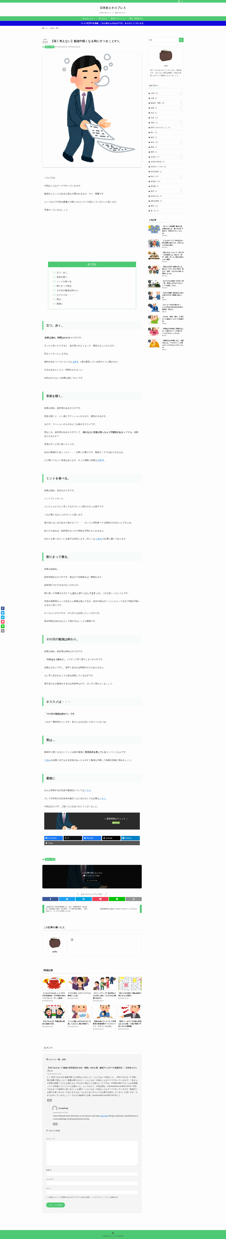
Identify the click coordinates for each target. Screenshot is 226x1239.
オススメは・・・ (65, 295)
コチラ (75, 362)
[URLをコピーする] (134, 899)
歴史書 (155, 186)
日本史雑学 (156, 172)
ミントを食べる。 (65, 281)
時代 (155, 176)
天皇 (154, 118)
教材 (154, 147)
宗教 (154, 123)
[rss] (179, 1)
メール (49, 1179)
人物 (154, 93)
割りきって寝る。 (65, 286)
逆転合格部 (156, 201)
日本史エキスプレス (113, 7)
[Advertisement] (92, 236)
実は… (60, 299)
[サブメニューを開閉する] (181, 93)
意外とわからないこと (160, 127)
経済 (154, 191)
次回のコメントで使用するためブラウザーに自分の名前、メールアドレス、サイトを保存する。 (84, 1197)
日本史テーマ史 (158, 167)
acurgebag (63, 1108)
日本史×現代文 (157, 162)
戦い (154, 132)
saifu (54, 951)
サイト (48, 1188)
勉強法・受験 (49, 47)
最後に (60, 304)
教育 (154, 152)
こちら (99, 539)
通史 (154, 206)
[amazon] (71, 939)
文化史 (155, 157)
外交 (154, 113)
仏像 (154, 98)
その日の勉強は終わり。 (68, 290)
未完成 (155, 181)
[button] (50, 899)
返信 (49, 1100)
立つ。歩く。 (63, 272)
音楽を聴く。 (63, 277)
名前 (49, 1170)
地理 (154, 108)
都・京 (155, 211)
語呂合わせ (156, 196)
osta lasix (104, 1116)
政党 (154, 137)
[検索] (182, 1)
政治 (154, 142)
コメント (50, 1139)
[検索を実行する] (181, 40)
